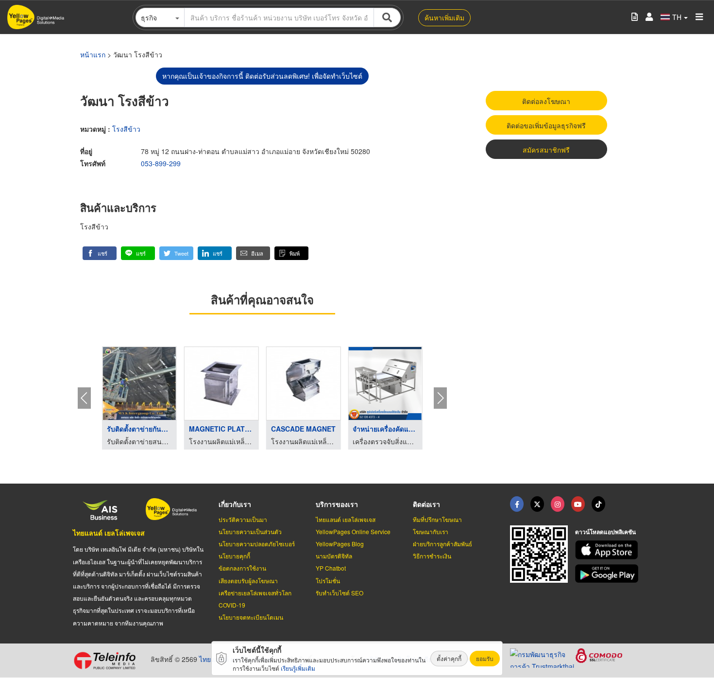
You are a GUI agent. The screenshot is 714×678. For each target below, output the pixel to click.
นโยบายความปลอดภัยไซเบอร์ (257, 543)
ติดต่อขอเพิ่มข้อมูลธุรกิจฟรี (546, 125)
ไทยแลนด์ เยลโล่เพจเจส (109, 533)
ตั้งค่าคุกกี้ (449, 658)
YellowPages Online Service (353, 531)
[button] (100, 253)
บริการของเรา (337, 504)
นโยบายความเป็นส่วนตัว (250, 531)
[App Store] (608, 549)
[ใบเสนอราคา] (634, 17)
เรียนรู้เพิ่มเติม (298, 668)
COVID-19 (232, 605)
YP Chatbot (331, 568)
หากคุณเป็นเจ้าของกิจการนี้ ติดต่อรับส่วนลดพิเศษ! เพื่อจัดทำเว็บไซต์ (262, 76)
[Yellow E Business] (517, 504)
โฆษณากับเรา (430, 531)
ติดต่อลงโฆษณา (546, 101)
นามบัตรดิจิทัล (334, 556)
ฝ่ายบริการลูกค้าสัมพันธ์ (442, 543)
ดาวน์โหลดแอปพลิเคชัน (605, 531)
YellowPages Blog (340, 543)
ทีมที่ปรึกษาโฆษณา (437, 519)
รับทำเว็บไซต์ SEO (339, 593)
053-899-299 (161, 163)
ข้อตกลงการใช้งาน (242, 568)
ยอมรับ (484, 658)
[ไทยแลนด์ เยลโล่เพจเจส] (537, 504)
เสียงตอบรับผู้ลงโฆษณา (248, 580)
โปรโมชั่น (328, 580)
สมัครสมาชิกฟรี (546, 150)
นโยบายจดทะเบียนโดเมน (251, 617)
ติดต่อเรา (426, 504)
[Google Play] (608, 573)
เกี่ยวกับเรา (235, 504)
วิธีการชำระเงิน (432, 556)
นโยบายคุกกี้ (234, 556)
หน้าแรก (92, 54)
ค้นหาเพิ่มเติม (444, 17)
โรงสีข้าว (126, 129)
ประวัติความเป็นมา (243, 519)
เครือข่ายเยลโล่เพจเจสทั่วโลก (255, 593)
